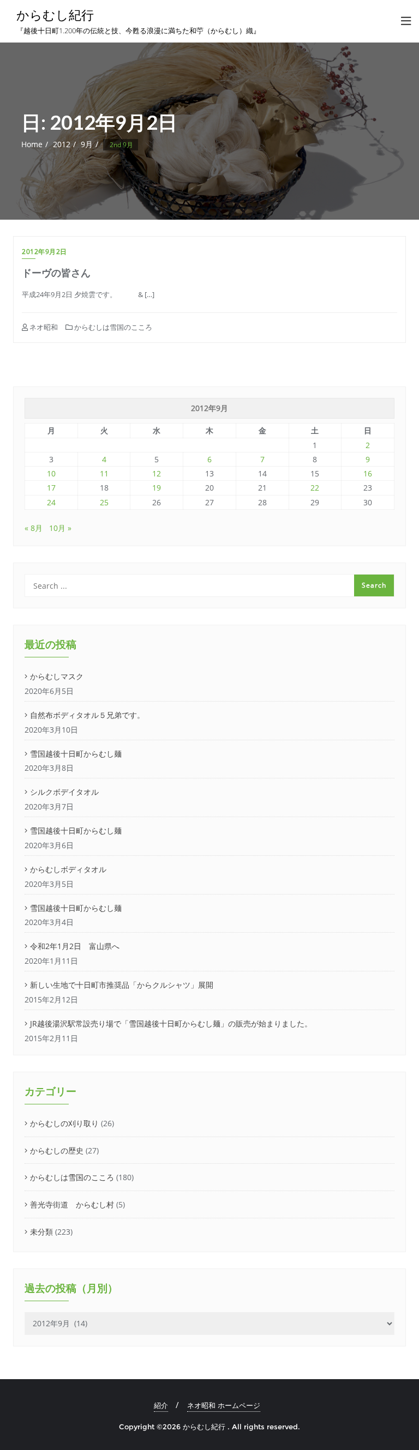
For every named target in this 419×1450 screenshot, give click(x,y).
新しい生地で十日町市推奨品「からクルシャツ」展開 (121, 985)
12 (156, 473)
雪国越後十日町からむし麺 (76, 753)
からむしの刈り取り (64, 1123)
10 (51, 473)
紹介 (161, 1405)
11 (104, 473)
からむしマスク (56, 676)
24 (51, 502)
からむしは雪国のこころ (112, 327)
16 (367, 473)
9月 (87, 144)
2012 (61, 144)
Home (32, 144)
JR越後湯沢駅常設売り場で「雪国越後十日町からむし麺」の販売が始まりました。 (171, 1023)
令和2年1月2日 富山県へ (74, 946)
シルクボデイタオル (64, 792)
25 (104, 502)
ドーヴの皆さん (61, 273)
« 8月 (34, 528)
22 (314, 487)
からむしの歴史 (56, 1150)
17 (51, 487)
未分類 (41, 1232)
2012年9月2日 (44, 251)
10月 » (60, 528)
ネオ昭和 (43, 327)
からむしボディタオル (68, 869)
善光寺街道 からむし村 (72, 1204)
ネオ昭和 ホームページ (223, 1405)
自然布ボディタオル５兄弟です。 (87, 715)
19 (156, 487)
